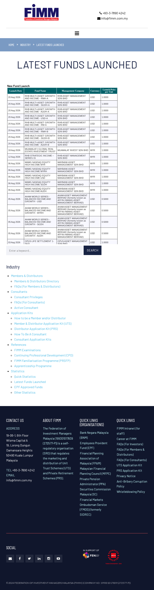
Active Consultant (26, 307)
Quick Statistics (25, 376)
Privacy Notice (126, 476)
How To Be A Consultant (30, 334)
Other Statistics (24, 392)
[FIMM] (41, 12)
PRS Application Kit (129, 470)
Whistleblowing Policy (131, 491)
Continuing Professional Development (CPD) (43, 355)
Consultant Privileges (28, 297)
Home (11, 45)
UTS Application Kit (129, 465)
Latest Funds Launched (30, 382)
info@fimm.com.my (114, 18)
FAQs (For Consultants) (29, 302)
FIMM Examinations (27, 350)
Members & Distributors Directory (36, 281)
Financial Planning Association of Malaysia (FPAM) (91, 458)
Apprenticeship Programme (33, 366)
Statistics (17, 371)
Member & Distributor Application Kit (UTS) (42, 323)
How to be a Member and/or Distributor (40, 318)
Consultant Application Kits (32, 339)
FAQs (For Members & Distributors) (37, 286)
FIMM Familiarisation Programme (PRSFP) (42, 360)
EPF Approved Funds (28, 387)
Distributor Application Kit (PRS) (36, 329)
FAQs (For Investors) (130, 444)
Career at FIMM (126, 439)
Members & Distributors (27, 276)
